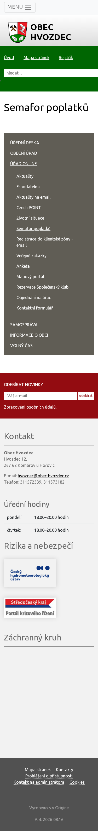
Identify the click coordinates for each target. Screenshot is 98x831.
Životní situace (30, 218)
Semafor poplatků (33, 228)
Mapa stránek (36, 57)
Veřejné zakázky (31, 255)
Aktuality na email (33, 197)
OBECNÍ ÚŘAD (23, 153)
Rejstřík (66, 57)
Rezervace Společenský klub (42, 287)
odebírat (86, 395)
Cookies (77, 782)
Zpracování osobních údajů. (30, 407)
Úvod (9, 57)
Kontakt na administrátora (39, 782)
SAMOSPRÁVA (24, 324)
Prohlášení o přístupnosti (49, 775)
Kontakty (64, 769)
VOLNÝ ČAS (21, 345)
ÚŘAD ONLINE (23, 163)
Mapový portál (30, 276)
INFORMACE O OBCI (29, 335)
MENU (16, 7)
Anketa (23, 266)
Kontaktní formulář (34, 308)
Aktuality (24, 176)
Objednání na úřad (33, 297)
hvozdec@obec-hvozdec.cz (43, 475)
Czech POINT (28, 207)
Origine (62, 807)
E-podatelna (28, 186)
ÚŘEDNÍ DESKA (24, 142)
